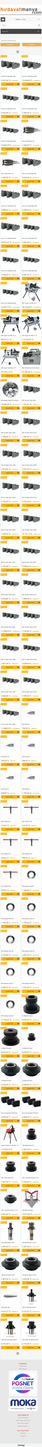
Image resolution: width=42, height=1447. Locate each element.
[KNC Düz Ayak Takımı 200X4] (31, 551)
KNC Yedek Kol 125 (6, 854)
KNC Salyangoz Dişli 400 (28, 983)
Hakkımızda (23, 1366)
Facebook (23, 1433)
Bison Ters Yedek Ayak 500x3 (8, 238)
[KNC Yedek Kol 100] (31, 810)
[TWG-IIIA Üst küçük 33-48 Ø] (10, 1264)
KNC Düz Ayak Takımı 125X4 (8, 562)
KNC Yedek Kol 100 (27, 821)
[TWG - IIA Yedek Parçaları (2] (31, 1166)
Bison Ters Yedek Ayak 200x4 (29, 270)
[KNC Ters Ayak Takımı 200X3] (31, 454)
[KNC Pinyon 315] (10, 778)
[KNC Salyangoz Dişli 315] (10, 972)
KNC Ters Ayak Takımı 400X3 (8, 530)
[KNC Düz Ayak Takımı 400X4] (10, 616)
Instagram (23, 1436)
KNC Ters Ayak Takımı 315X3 (29, 497)
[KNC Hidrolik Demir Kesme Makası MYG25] (31, 356)
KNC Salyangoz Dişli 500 (7, 1016)
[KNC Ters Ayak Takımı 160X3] (10, 454)
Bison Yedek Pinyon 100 (28, 141)
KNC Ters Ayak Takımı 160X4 (8, 659)
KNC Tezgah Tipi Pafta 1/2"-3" (8, 335)
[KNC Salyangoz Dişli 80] (31, 875)
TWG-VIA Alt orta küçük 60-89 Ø (9, 1340)
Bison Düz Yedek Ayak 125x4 (8, 108)
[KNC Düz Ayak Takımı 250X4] (10, 583)
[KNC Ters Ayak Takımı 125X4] (31, 616)
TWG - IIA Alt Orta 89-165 (7, 1178)
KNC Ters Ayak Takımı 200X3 (29, 465)
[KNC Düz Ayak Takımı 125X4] (10, 551)
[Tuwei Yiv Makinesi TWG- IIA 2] (10, 1134)
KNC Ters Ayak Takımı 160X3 (8, 465)
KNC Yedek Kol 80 (5, 821)
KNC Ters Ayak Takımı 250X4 (8, 692)
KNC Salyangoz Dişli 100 (7, 918)
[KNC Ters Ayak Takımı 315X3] (31, 486)
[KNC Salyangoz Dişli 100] (10, 907)
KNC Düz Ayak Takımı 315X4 (29, 594)
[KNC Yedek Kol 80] (10, 810)
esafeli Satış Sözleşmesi (23, 1420)
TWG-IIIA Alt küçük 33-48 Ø (7, 1242)
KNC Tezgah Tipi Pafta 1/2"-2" (29, 303)
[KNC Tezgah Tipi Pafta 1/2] (31, 292)
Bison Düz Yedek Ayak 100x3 (8, 76)
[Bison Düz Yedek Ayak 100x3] (10, 65)
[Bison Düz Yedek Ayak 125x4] (10, 97)
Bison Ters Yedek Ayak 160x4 (8, 270)
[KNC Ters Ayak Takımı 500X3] (31, 518)
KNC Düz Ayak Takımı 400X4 (8, 627)
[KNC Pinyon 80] (31, 713)
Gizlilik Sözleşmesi (22, 1426)
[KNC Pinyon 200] (31, 745)
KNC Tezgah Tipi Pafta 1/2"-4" (29, 335)
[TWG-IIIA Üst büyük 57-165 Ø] (31, 1264)
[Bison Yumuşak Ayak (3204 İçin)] (10, 1102)
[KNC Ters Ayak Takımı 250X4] (10, 680)
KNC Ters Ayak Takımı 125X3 (29, 432)
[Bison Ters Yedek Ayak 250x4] (10, 292)
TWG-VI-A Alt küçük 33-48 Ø (29, 1307)
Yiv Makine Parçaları (27, 1016)
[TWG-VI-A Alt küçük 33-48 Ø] (31, 1296)
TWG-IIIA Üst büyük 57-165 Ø (29, 1275)
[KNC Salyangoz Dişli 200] (31, 940)
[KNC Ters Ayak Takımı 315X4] (31, 680)
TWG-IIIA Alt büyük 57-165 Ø (29, 1242)
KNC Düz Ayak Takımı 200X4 (29, 562)
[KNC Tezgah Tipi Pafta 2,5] (10, 356)
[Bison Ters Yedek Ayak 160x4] (10, 259)
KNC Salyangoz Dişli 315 (7, 983)
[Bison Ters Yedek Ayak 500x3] (10, 227)
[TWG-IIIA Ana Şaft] (10, 1296)
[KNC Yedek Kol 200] (10, 875)
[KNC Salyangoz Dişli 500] (10, 1004)
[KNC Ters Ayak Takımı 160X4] (10, 648)
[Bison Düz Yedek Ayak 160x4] (31, 97)
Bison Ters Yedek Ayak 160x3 (29, 206)
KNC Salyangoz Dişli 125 (28, 918)
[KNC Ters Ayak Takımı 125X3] (31, 421)
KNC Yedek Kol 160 (27, 854)
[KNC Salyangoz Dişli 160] (10, 940)
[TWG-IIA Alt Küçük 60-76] (31, 1134)
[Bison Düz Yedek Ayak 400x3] (31, 65)
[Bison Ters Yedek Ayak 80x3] (31, 162)
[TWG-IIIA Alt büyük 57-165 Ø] (31, 1231)
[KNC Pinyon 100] (10, 745)
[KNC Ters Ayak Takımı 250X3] (10, 486)
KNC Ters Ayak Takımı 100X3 (8, 432)
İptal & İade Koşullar (22, 1423)
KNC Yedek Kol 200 (6, 886)
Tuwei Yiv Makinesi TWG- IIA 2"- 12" (10, 1145)
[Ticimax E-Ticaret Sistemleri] (21, 1445)
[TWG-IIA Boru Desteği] (31, 1199)
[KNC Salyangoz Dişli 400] (31, 972)
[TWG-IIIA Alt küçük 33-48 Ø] (10, 1231)
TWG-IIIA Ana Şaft (5, 1307)
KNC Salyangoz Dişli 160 (7, 951)
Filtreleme (10, 45)
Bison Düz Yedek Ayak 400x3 (29, 76)
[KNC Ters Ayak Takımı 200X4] (31, 648)
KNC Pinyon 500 (26, 789)
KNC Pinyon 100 (5, 756)
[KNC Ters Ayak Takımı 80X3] (31, 389)
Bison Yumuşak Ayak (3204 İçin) (9, 1113)
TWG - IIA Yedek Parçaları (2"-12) (30, 1178)
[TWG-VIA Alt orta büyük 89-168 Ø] (31, 1328)
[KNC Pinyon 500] (31, 778)
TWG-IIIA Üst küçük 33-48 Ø (8, 1275)
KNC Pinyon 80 (25, 724)
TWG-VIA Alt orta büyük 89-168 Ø (30, 1340)
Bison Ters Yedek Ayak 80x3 (29, 173)
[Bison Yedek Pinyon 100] (31, 130)
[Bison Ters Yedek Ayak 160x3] (31, 194)
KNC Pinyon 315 (5, 789)
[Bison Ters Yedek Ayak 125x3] (10, 194)
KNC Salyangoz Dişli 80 (28, 886)
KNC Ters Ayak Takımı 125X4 (29, 627)
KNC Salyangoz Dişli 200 (28, 951)
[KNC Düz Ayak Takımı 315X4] (31, 583)
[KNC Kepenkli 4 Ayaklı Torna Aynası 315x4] (10, 389)
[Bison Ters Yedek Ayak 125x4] (31, 227)
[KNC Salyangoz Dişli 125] (31, 907)
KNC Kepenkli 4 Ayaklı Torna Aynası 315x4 (11, 400)
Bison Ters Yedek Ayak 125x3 (8, 206)
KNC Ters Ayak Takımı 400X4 (8, 724)
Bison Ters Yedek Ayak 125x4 (29, 238)
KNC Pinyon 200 (26, 756)
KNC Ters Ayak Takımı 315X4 (29, 692)
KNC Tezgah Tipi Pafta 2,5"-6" (8, 368)
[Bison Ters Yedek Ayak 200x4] (31, 259)
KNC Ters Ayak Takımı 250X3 (8, 497)
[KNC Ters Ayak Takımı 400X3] (10, 518)
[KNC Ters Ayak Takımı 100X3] (10, 421)
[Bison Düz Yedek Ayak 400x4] (10, 130)
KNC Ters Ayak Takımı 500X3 (29, 530)
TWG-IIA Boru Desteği (27, 1210)
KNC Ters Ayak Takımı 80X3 (29, 400)
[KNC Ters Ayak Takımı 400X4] (10, 713)
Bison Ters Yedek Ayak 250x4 (8, 303)
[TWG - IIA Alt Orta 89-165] (10, 1166)
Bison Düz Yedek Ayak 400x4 (8, 141)
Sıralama (32, 45)
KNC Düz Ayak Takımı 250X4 (8, 594)
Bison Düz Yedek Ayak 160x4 (29, 108)
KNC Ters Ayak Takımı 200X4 (29, 659)
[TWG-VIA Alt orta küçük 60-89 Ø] (10, 1328)
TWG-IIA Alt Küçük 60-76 (28, 1145)
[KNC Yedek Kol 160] (31, 842)
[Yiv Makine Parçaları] (31, 1004)
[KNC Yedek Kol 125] (10, 842)
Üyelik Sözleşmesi (23, 1417)
